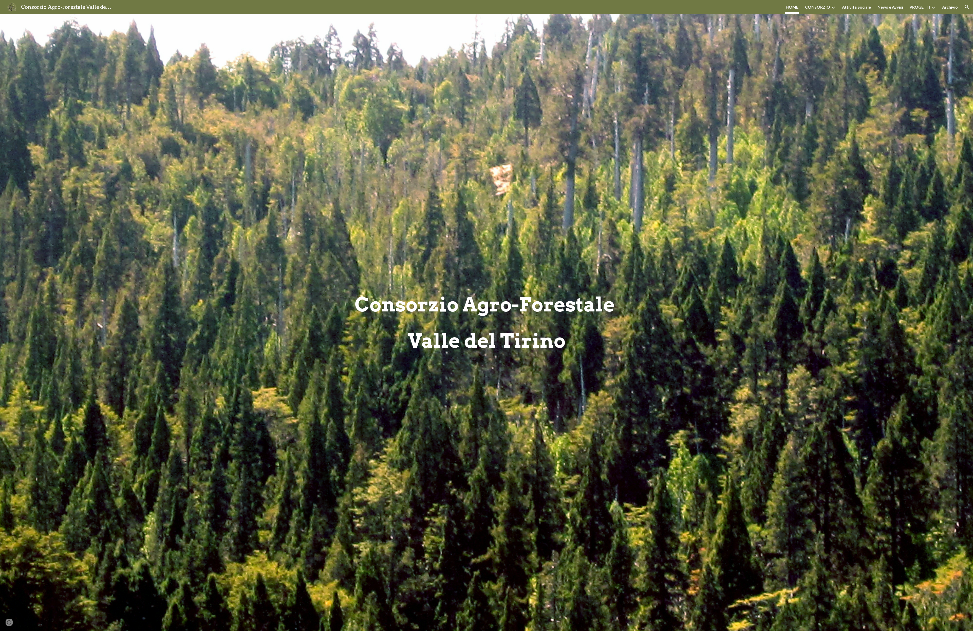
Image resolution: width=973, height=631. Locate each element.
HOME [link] (792, 7)
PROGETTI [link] (920, 7)
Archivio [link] (950, 7)
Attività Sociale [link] (856, 7)
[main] (486, 323)
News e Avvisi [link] (890, 7)
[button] (967, 7)
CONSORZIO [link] (817, 7)
